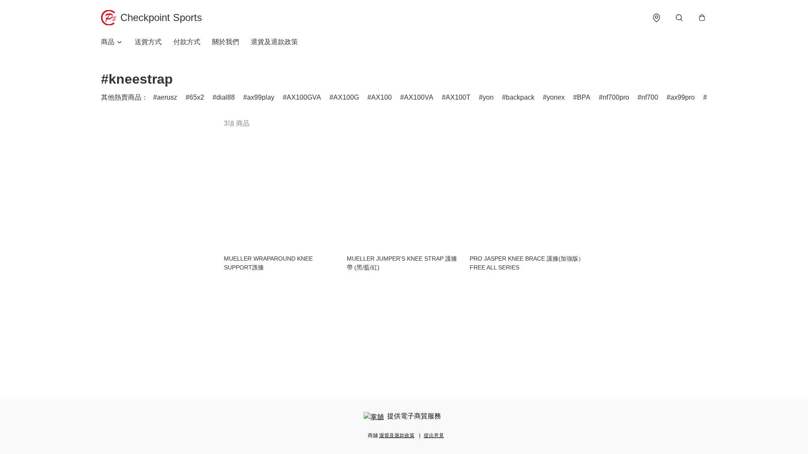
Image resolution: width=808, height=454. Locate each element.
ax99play (260, 97)
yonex (556, 97)
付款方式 (186, 41)
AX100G (346, 97)
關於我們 (225, 41)
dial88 (225, 97)
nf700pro (616, 97)
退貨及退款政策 (274, 41)
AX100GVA (304, 97)
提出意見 (434, 435)
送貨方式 (148, 41)
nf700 (649, 97)
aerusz (167, 97)
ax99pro (682, 97)
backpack (520, 97)
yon (488, 97)
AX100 (381, 97)
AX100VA (418, 97)
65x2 (196, 97)
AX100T (458, 97)
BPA (583, 97)
